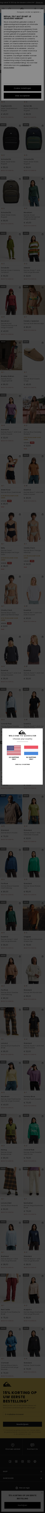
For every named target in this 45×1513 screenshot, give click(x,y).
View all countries (22, 764)
